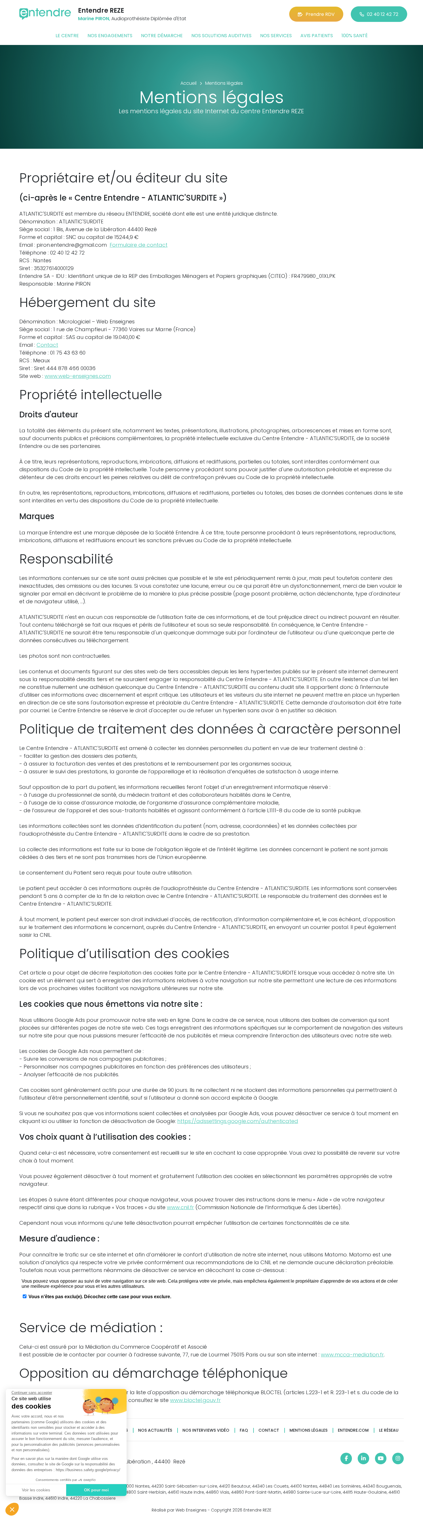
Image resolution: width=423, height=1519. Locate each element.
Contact (47, 344)
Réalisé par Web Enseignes (179, 1510)
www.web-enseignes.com (78, 376)
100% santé (355, 35)
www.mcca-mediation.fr (352, 1354)
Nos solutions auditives (221, 35)
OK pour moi (96, 1490)
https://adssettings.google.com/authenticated (237, 1121)
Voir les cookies (36, 1490)
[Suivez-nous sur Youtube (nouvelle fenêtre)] (380, 1458)
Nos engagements (109, 35)
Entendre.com (353, 1430)
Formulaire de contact (138, 244)
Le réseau (389, 1430)
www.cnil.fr (180, 1207)
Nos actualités (155, 1430)
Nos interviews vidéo (205, 1430)
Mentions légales (308, 1430)
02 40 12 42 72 (382, 14)
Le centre (67, 35)
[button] (12, 1509)
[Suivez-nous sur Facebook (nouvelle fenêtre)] (346, 1458)
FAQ (244, 1430)
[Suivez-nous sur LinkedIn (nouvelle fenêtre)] (363, 1458)
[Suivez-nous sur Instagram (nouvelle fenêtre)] (398, 1458)
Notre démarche (162, 35)
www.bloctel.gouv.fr (195, 1400)
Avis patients (316, 35)
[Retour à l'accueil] (45, 14)
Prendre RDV (320, 14)
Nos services (276, 35)
